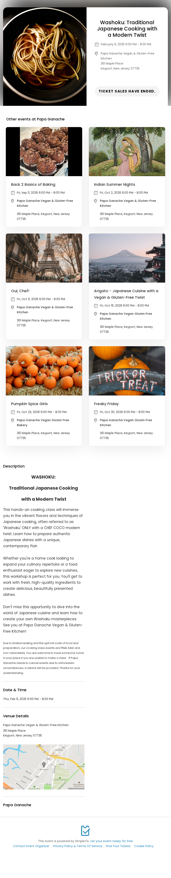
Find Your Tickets (118, 846)
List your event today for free (111, 841)
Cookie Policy (143, 846)
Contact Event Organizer (31, 846)
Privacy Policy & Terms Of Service (77, 846)
